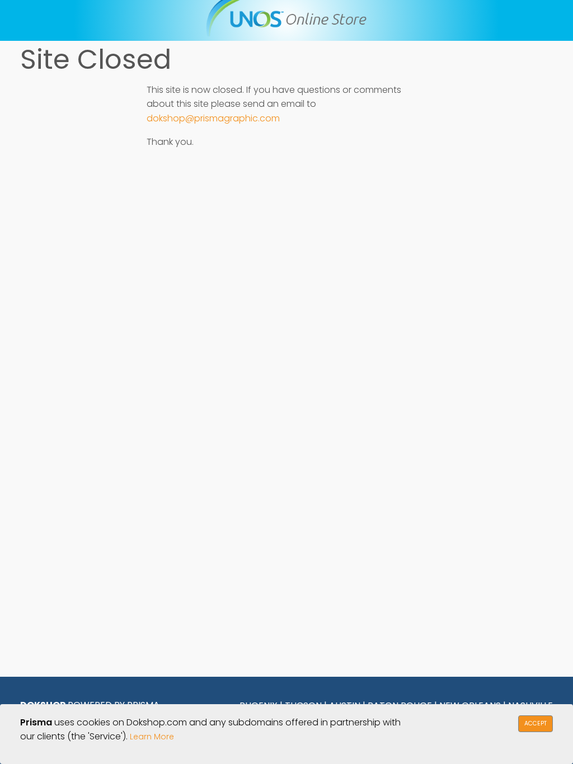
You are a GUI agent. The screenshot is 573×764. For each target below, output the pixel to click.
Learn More (152, 736)
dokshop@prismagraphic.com (213, 118)
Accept (535, 723)
